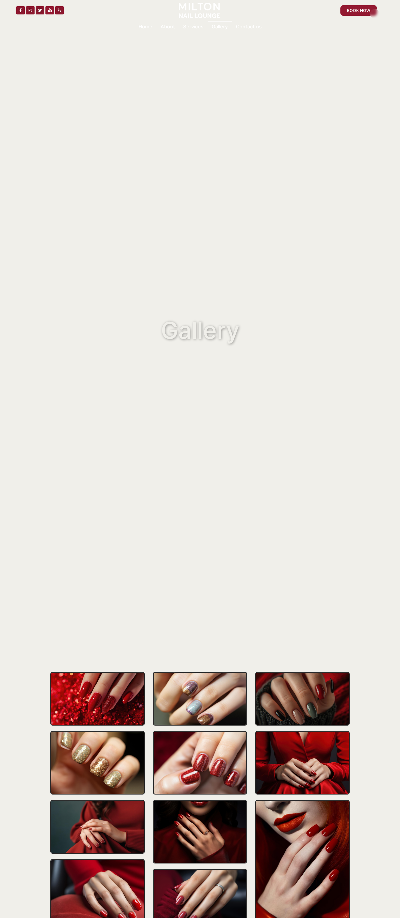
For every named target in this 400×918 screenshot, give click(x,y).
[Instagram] (30, 10)
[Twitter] (40, 10)
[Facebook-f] (20, 10)
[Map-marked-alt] (49, 10)
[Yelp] (59, 10)
